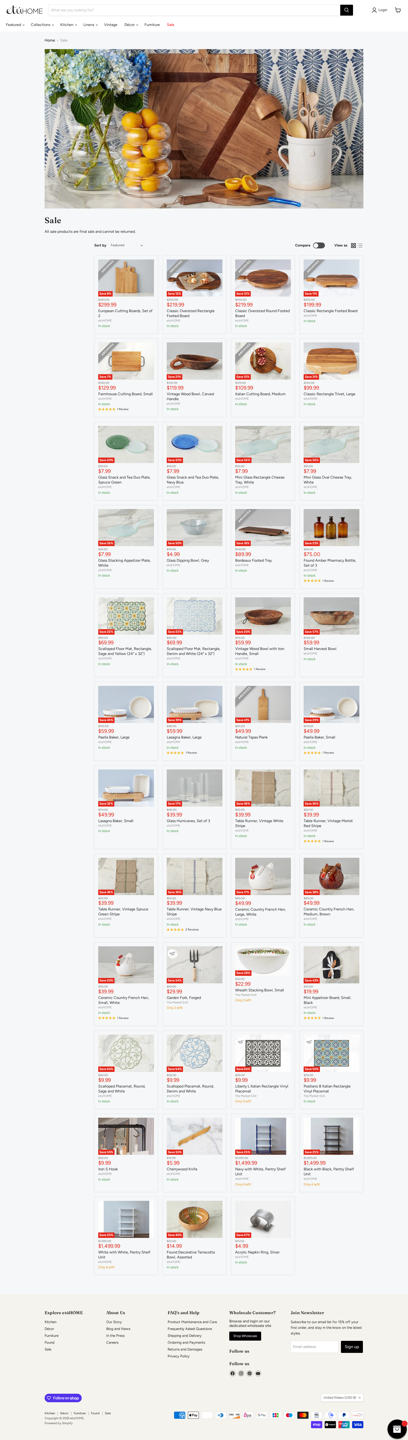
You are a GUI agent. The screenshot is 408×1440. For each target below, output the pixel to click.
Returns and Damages (185, 1349)
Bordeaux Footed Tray (253, 560)
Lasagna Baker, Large (184, 737)
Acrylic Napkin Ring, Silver (257, 1252)
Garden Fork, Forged (184, 997)
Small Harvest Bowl (320, 648)
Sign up (352, 1346)
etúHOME (105, 320)
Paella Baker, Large (114, 737)
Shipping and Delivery (185, 1336)
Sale (170, 24)
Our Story (114, 1322)
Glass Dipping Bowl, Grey (188, 560)
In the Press (115, 1336)
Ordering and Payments (186, 1342)
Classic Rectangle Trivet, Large (329, 394)
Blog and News (118, 1329)
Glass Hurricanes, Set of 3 (188, 821)
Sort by (100, 245)
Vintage (110, 24)
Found (50, 1342)
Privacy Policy (179, 1356)
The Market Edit (177, 1002)
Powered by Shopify (59, 1423)
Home (50, 40)
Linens (89, 24)
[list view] (360, 245)
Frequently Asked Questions (190, 1329)
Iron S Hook (108, 1169)
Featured (14, 24)
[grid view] (353, 245)
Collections (41, 24)
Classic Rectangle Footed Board (330, 311)
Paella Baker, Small (319, 737)
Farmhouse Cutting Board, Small (125, 394)
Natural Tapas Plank (251, 737)
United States (339, 1398)
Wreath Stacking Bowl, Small (259, 990)
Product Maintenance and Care (192, 1322)
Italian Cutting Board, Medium (260, 394)
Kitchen (67, 24)
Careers (112, 1342)
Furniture (152, 24)
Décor (130, 24)
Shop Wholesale (245, 1336)
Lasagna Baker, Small (115, 821)
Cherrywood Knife (182, 1169)
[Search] (346, 10)
